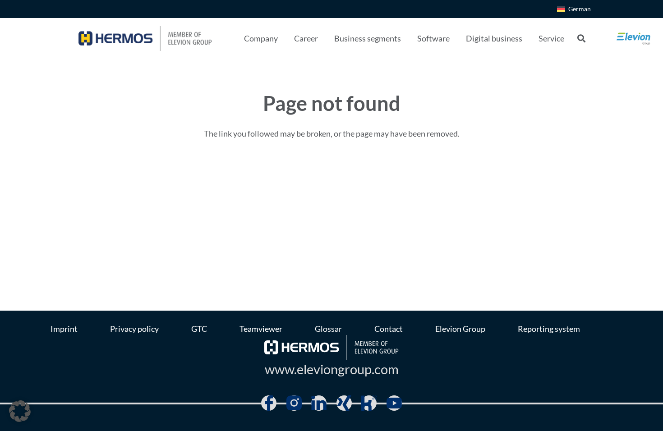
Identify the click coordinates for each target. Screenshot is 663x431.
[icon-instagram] (294, 403)
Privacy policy (134, 329)
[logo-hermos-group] (145, 38)
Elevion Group (460, 329)
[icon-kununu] (369, 403)
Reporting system (549, 329)
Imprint (64, 329)
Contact (388, 329)
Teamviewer (260, 329)
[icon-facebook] (268, 403)
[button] (285, 38)
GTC (199, 329)
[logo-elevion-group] (633, 38)
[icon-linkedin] (319, 403)
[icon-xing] (344, 403)
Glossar (328, 329)
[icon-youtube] (394, 403)
